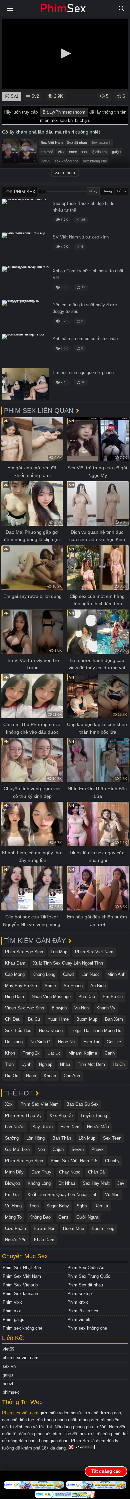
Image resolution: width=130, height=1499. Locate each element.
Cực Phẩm (15, 1228)
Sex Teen (112, 1138)
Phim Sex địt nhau (85, 1284)
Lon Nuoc (90, 974)
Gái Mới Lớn (17, 1149)
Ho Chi (119, 1064)
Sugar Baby (57, 1205)
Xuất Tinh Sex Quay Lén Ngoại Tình (68, 963)
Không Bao (40, 1217)
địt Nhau (66, 1183)
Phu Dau (86, 996)
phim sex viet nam (20, 1357)
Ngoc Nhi (67, 1041)
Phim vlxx (12, 1302)
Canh (110, 1053)
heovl (8, 1383)
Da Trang (14, 1041)
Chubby (112, 1160)
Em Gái (12, 1194)
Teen (34, 1205)
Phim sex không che (22, 1328)
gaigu (116, 152)
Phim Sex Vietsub (20, 1284)
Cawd (68, 974)
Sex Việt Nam (52, 142)
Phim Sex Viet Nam (94, 951)
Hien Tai (91, 1041)
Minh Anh (116, 974)
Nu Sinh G (40, 1041)
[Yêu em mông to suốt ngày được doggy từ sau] (25, 316)
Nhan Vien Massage (51, 996)
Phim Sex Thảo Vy (23, 1115)
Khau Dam (15, 963)
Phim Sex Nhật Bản (22, 1267)
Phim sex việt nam (20, 1412)
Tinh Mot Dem (91, 1064)
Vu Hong (13, 1205)
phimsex (11, 1392)
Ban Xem (114, 1019)
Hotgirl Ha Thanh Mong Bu (95, 1030)
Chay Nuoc (69, 1172)
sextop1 (47, 152)
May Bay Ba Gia (21, 985)
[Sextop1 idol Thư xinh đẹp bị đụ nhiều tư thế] (25, 215)
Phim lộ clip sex (82, 1310)
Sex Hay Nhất (96, 1183)
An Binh (98, 985)
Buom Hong (103, 1228)
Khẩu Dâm (44, 1239)
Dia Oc (11, 1075)
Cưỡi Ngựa (87, 1217)
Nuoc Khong (51, 1030)
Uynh (26, 1064)
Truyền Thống (93, 1115)
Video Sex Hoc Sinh (24, 1007)
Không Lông (39, 1183)
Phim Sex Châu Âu (85, 1267)
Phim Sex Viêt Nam (39, 1104)
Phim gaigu (13, 1319)
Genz (63, 1217)
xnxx (73, 152)
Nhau (65, 1064)
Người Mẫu (98, 1126)
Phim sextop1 (80, 1293)
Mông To (13, 1217)
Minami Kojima (82, 1053)
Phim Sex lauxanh (20, 1293)
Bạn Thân (61, 1138)
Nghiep (45, 1064)
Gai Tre (114, 1041)
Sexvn (77, 1149)
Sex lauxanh (101, 142)
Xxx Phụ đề (61, 1115)
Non (41, 1149)
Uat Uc (54, 1053)
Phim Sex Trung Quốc (88, 1276)
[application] (65, 54)
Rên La (101, 1205)
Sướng (12, 1138)
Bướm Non (44, 1228)
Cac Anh (72, 1075)
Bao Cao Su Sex (82, 1104)
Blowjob (59, 1007)
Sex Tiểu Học (18, 1030)
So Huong (73, 985)
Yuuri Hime (58, 1019)
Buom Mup (86, 1019)
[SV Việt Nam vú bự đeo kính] (25, 248)
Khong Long (43, 974)
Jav (120, 1183)
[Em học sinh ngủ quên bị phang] (25, 384)
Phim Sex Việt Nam (22, 1276)
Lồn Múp (87, 1138)
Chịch (58, 1149)
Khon (10, 1053)
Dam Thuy (41, 1172)
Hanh (31, 1075)
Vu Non (81, 1007)
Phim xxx (12, 1310)
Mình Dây (14, 1172)
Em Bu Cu (113, 996)
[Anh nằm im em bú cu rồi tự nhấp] (25, 350)
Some (50, 985)
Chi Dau (12, 1019)
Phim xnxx (77, 1302)
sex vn (9, 1366)
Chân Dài (97, 1172)
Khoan (50, 1075)
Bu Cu (34, 1019)
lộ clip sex (100, 152)
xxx (84, 152)
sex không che (67, 161)
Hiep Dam (14, 996)
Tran (9, 1064)
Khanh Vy (105, 1007)
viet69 (45, 161)
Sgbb (82, 1205)
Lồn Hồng (35, 1138)
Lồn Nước (15, 1126)
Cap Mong (15, 974)
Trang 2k (31, 1053)
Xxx (9, 1104)
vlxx (61, 152)
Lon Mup (59, 951)
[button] (65, 53)
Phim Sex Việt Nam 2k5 (74, 1160)
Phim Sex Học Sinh (24, 951)
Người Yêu (15, 1239)
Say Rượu (42, 1126)
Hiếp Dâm (69, 1126)
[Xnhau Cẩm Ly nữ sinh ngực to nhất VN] (25, 282)
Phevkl (98, 1149)
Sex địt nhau (77, 142)
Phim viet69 (78, 1319)
